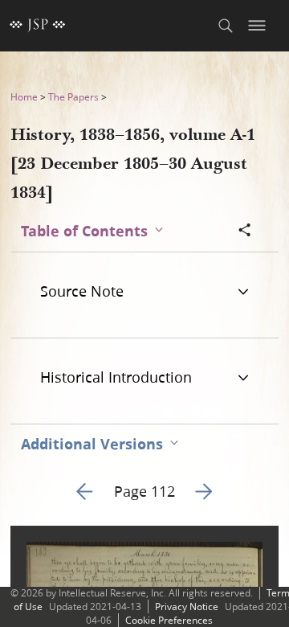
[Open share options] (245, 231)
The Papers (73, 97)
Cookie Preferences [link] (169, 620)
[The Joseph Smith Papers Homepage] (38, 25)
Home (24, 97)
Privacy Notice (186, 606)
